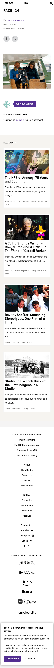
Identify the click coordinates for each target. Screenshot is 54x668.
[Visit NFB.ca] (31, 3)
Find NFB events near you (26, 445)
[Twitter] (15, 39)
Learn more (30, 659)
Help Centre (27, 470)
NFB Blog (9, 3)
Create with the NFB (27, 450)
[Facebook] (6, 39)
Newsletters (27, 485)
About (27, 465)
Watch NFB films (27, 440)
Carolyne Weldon (16, 20)
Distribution (27, 505)
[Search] (51, 3)
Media (27, 480)
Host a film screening (27, 455)
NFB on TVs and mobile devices (26, 555)
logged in (20, 120)
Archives (27, 516)
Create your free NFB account (27, 434)
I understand (12, 659)
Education (27, 510)
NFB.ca (27, 495)
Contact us (27, 475)
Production (27, 500)
